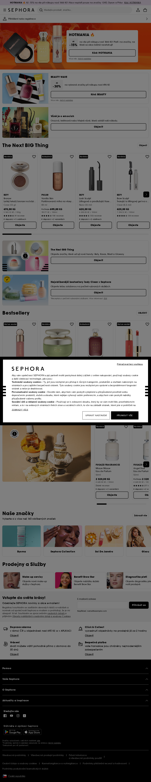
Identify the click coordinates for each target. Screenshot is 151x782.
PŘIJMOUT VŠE (125, 415)
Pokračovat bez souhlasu (130, 364)
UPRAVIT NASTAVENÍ (96, 415)
